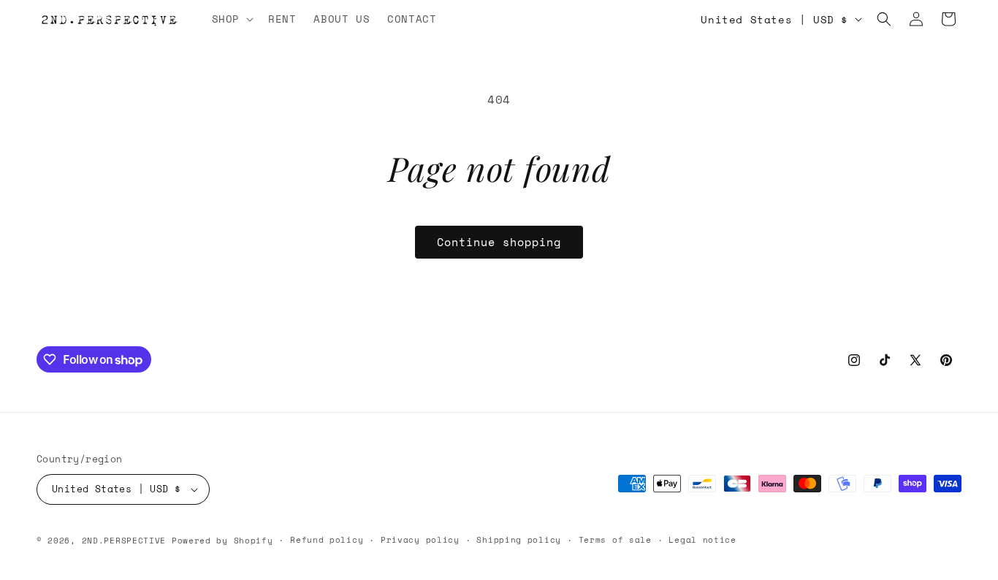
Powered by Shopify (222, 540)
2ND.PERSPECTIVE (124, 540)
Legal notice (702, 540)
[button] (231, 19)
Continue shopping (499, 242)
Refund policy (326, 540)
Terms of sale (615, 540)
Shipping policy (518, 540)
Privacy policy (420, 540)
